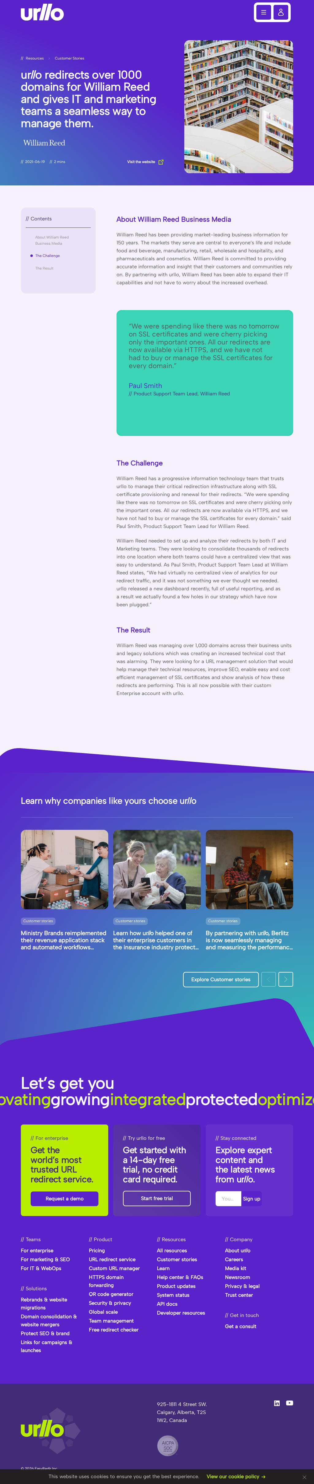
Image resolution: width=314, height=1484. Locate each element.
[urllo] (45, 12)
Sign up (251, 1198)
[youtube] (289, 1402)
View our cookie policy (233, 1476)
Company (241, 1239)
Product (103, 1239)
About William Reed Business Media (52, 240)
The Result (44, 268)
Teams (33, 1239)
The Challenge (47, 255)
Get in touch (244, 1315)
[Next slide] (285, 979)
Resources (35, 58)
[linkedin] (277, 1403)
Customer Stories (69, 58)
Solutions (36, 1289)
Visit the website (141, 161)
